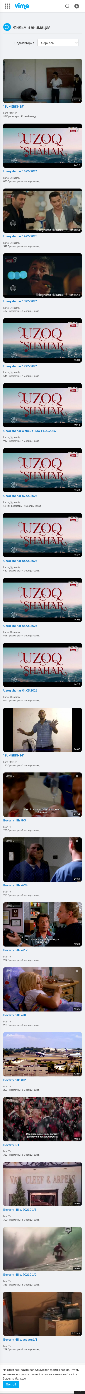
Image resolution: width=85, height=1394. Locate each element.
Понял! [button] (11, 1384)
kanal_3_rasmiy (11, 177)
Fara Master (10, 112)
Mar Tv (7, 826)
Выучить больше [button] (14, 1378)
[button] (76, 6)
